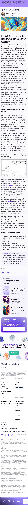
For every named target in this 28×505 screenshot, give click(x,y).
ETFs (2, 393)
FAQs (16, 405)
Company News (19, 403)
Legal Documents (6, 401)
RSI (19, 202)
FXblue (17, 382)
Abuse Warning (5, 403)
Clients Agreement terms (12, 493)
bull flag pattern (8, 185)
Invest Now (14, 353)
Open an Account (14, 329)
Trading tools (19, 378)
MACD (9, 202)
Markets (3, 378)
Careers (17, 410)
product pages (8, 375)
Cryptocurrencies (6, 391)
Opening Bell (4, 33)
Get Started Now (12, 501)
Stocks (3, 386)
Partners (17, 419)
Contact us (18, 408)
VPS (16, 384)
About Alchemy (19, 401)
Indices (3, 384)
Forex (2, 382)
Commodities (5, 389)
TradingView (18, 386)
